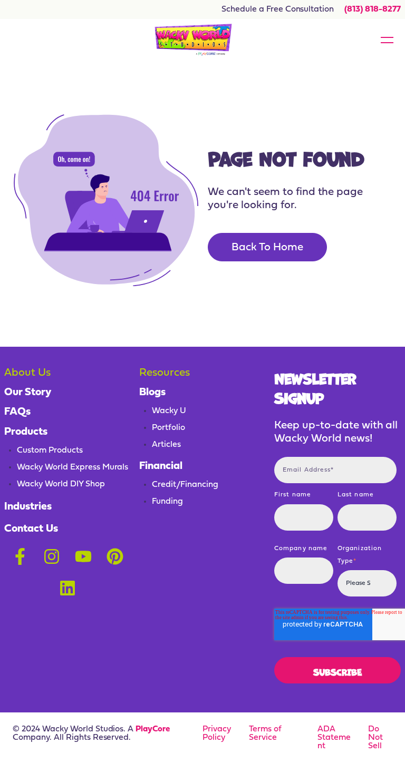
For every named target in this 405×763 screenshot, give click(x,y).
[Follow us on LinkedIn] (67, 588)
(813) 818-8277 (372, 9)
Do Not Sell (375, 737)
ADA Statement (334, 737)
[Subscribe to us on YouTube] (83, 556)
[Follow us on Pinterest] (115, 556)
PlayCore (153, 729)
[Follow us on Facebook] (20, 556)
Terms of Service (265, 733)
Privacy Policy (216, 733)
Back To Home (267, 247)
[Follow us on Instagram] (51, 556)
